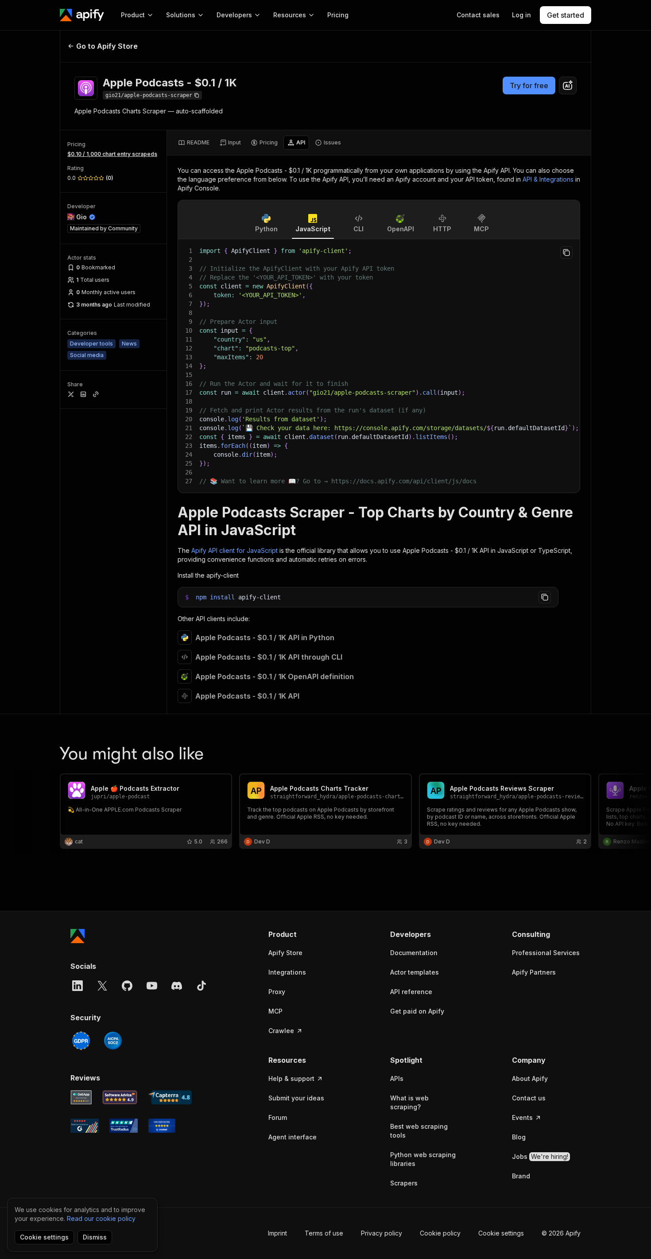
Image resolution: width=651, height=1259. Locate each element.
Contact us (529, 1098)
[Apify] (82, 15)
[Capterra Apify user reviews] (170, 1097)
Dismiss (95, 1237)
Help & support (291, 1078)
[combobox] (568, 85)
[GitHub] (127, 986)
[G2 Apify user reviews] (84, 1126)
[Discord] (177, 986)
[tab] (193, 143)
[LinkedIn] (77, 986)
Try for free (529, 85)
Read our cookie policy (101, 1218)
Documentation (414, 952)
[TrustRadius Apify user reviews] (123, 1126)
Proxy (276, 991)
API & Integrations (548, 179)
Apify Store (285, 952)
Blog (519, 1137)
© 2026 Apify (561, 1233)
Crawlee (281, 1030)
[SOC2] (113, 1040)
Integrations (287, 972)
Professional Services (546, 952)
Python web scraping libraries (423, 1159)
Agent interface (292, 1137)
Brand (521, 1176)
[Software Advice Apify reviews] (120, 1097)
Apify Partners (534, 972)
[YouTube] (152, 986)
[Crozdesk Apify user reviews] (161, 1126)
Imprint (277, 1233)
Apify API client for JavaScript (234, 550)
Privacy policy (381, 1233)
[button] (302, 934)
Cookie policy (440, 1233)
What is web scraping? (409, 1102)
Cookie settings (501, 1233)
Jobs (540, 1156)
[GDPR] (81, 1040)
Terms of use (324, 1233)
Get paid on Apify (417, 1011)
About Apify (530, 1078)
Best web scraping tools (419, 1131)
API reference (411, 991)
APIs (396, 1078)
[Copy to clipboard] (566, 252)
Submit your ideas (296, 1098)
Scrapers (404, 1183)
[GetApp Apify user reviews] (81, 1097)
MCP (275, 1011)
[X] (102, 986)
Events (522, 1117)
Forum (277, 1117)
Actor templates (414, 972)
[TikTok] (201, 986)
